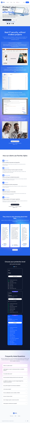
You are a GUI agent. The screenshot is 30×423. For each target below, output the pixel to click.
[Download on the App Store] (11, 23)
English (18, 2)
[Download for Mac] (9, 23)
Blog (14, 2)
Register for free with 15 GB (15, 141)
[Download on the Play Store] (13, 23)
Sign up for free (15, 276)
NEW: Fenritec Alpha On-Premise (10, 21)
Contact (8, 2)
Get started (15, 322)
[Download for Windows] (7, 23)
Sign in (24, 2)
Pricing (11, 2)
